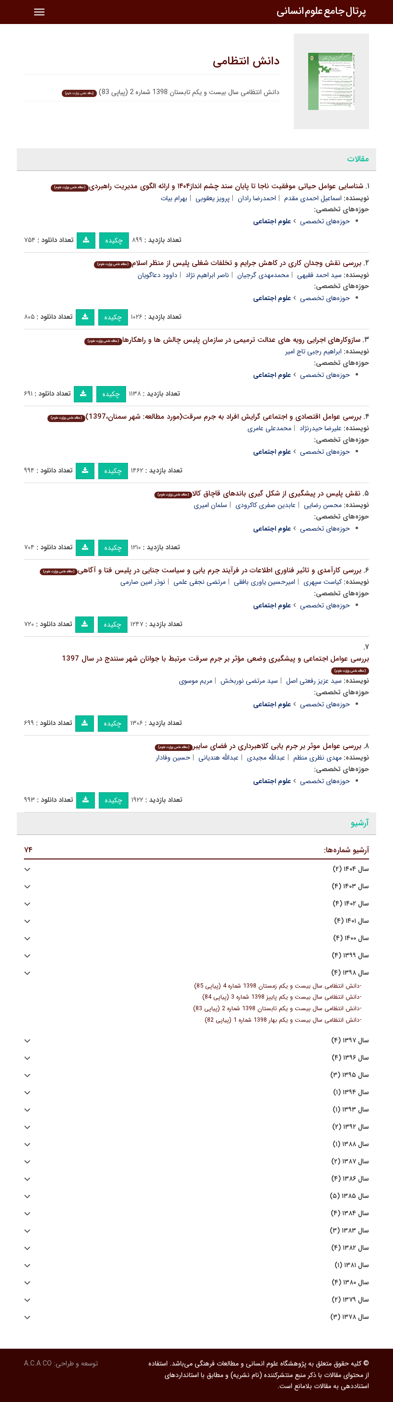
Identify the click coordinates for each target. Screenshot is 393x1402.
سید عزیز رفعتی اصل (314, 681)
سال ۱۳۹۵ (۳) (349, 1075)
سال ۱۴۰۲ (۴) (351, 904)
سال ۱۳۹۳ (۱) (351, 1110)
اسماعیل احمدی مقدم (313, 198)
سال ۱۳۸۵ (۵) (349, 1196)
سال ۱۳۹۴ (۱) (351, 1093)
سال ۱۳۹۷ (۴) (350, 1041)
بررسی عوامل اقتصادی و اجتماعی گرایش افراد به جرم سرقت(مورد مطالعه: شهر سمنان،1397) (206, 417)
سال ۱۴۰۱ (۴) (351, 921)
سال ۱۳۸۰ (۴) (350, 1283)
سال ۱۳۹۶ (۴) (350, 1058)
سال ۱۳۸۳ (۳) (349, 1231)
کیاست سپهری (322, 582)
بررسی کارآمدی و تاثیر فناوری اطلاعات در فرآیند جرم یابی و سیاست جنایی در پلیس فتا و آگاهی (202, 570)
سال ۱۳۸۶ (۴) (350, 1179)
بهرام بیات (174, 198)
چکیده (114, 240)
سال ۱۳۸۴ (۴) (350, 1214)
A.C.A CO (38, 1363)
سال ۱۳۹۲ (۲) (350, 1127)
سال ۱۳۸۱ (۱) (352, 1265)
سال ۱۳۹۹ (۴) (350, 956)
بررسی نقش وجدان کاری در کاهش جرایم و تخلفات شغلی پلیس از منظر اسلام (229, 263)
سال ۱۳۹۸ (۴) (350, 973)
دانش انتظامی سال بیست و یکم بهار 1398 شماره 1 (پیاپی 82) (282, 1020)
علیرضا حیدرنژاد (321, 428)
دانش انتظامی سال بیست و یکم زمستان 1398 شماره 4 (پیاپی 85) (276, 986)
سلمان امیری (210, 505)
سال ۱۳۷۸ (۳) (349, 1317)
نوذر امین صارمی (142, 582)
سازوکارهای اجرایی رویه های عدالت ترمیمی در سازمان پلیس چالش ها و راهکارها (224, 340)
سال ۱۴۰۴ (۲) (351, 869)
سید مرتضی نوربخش (249, 681)
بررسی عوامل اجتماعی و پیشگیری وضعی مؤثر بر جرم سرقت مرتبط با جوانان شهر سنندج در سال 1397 (215, 663)
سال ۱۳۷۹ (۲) (350, 1300)
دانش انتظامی (246, 61)
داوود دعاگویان (157, 275)
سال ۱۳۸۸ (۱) (351, 1144)
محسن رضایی (323, 505)
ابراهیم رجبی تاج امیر (313, 351)
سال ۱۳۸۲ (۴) (350, 1248)
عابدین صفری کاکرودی (265, 505)
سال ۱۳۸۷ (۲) (350, 1162)
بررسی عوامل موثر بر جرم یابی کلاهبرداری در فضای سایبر (259, 746)
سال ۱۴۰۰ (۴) (351, 938)
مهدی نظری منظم (317, 757)
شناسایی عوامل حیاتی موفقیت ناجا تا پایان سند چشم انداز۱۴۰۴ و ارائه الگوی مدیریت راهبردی (208, 186)
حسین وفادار (173, 757)
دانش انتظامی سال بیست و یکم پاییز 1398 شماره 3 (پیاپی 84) (280, 997)
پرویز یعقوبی (213, 198)
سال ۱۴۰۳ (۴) (350, 887)
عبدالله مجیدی (266, 757)
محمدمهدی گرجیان (263, 275)
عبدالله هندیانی (218, 757)
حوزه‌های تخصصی (325, 221)
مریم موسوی (195, 681)
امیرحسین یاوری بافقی (264, 582)
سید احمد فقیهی (319, 275)
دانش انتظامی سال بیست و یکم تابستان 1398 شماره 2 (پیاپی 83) (276, 1009)
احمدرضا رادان (257, 198)
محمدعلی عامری (269, 428)
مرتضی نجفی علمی (199, 582)
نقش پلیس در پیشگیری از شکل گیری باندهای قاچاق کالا (259, 493)
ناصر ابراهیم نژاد (207, 275)
